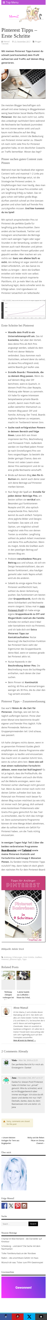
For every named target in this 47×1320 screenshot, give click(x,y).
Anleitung (7, 957)
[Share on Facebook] (6, 1316)
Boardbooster (9, 850)
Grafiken (38, 957)
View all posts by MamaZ (24, 1040)
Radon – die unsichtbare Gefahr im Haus (19, 1258)
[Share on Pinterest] (18, 1316)
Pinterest (5, 959)
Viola (14, 1060)
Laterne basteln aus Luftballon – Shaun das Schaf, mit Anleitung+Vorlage (24, 997)
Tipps (24, 959)
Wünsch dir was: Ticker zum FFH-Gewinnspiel (22, 1262)
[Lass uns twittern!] (11, 1206)
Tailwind (26, 850)
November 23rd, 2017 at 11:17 (30, 1078)
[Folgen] (4, 1206)
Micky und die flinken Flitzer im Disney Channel (35, 1140)
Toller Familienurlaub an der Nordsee (18, 1253)
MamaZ (6, 41)
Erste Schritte (28, 957)
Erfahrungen (17, 957)
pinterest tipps (15, 959)
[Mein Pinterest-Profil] (18, 1206)
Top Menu (12, 2)
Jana (14, 1078)
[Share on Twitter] (29, 1316)
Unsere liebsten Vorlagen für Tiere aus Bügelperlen (10, 1140)
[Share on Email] (41, 1316)
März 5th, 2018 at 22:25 (28, 1060)
